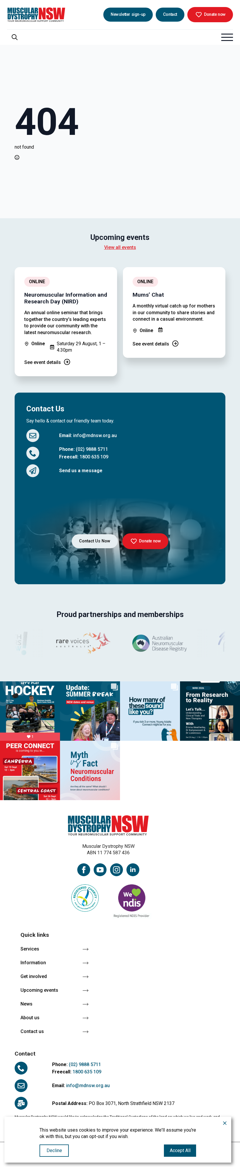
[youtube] (100, 869)
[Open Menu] (227, 37)
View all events (120, 247)
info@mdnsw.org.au (95, 435)
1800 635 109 (94, 457)
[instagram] (116, 869)
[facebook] (83, 869)
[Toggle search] (14, 37)
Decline (54, 1150)
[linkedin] (132, 869)
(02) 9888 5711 (92, 449)
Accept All (180, 1150)
